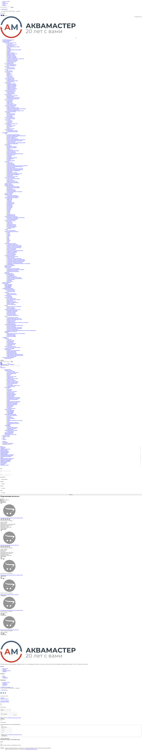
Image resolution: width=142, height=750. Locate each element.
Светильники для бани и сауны (13, 109)
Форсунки (9, 159)
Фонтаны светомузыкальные (12, 329)
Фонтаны (6, 332)
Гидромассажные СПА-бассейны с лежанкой (15, 269)
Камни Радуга (9, 102)
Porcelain (8, 240)
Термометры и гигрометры (12, 60)
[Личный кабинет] (1, 362)
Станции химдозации (11, 141)
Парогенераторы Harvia (11, 351)
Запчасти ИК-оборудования (12, 95)
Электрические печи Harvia (12, 130)
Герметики (9, 124)
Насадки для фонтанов (11, 326)
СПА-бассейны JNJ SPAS (12, 219)
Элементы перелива (11, 160)
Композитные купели (11, 189)
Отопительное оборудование (10, 111)
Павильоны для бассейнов (10, 265)
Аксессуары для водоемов (10, 289)
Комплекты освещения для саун (13, 107)
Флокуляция (9, 280)
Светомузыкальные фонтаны (10, 324)
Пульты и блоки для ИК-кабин (13, 98)
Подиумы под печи (10, 128)
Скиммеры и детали (11, 227)
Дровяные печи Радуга (11, 87)
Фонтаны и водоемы (6, 670)
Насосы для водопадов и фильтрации (14, 306)
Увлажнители (9, 345)
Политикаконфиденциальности (4, 698)
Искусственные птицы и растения (13, 299)
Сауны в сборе (7, 119)
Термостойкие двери (11, 344)
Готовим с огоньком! (9, 71)
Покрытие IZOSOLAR (11, 190)
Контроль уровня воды (11, 137)
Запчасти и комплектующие (12, 136)
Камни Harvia (9, 100)
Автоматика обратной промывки (13, 134)
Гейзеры (8, 148)
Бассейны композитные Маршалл (13, 187)
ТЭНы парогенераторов (11, 356)
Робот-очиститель (8, 266)
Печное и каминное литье (10, 117)
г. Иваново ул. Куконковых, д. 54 (6, 687)
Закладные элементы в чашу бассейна (14, 245)
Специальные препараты (12, 276)
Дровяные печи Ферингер (12, 88)
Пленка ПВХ (9, 171)
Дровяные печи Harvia (11, 83)
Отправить (2, 718)
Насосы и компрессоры (11, 152)
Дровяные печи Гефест (11, 86)
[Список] (3, 502)
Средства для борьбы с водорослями (14, 277)
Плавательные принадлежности (13, 182)
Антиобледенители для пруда (12, 317)
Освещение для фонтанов (12, 311)
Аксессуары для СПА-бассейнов (13, 268)
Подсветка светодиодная (11, 314)
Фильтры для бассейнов (11, 254)
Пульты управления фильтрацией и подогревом (16, 139)
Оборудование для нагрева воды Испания (15, 168)
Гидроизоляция (8, 295)
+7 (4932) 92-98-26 (3, 9)
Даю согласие (11, 717)
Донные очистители (11, 164)
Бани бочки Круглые (11, 68)
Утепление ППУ (10, 192)
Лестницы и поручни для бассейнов (14, 247)
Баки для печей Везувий (11, 64)
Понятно (2, 748)
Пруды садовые (6, 283)
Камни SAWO (9, 101)
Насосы (6, 305)
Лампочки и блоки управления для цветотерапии (16, 108)
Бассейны (4, 669)
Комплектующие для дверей (12, 80)
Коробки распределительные (12, 256)
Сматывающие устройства (12, 172)
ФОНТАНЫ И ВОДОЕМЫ (8, 288)
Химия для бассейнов (9, 273)
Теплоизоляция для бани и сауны (11, 123)
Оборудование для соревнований (13, 170)
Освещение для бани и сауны (10, 105)
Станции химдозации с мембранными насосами (16, 142)
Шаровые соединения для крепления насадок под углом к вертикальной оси (21, 330)
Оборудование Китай (11, 167)
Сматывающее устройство (12, 157)
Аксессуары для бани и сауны (10, 42)
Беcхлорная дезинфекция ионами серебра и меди (16, 135)
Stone (8, 242)
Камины (8, 112)
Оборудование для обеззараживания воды (15, 169)
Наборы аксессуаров (11, 54)
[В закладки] (1, 558)
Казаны (8, 72)
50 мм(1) (3, 488)
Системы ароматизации (11, 343)
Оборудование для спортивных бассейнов (15, 153)
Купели (6, 229)
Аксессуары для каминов (12, 44)
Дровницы (9, 48)
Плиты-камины (10, 116)
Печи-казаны (9, 76)
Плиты (8, 127)
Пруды (6, 316)
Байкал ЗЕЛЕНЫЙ (8, 284)
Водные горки (10, 188)
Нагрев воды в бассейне (11, 248)
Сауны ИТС (9, 122)
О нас (4, 4)
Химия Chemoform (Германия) (8, 357)
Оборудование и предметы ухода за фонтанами (16, 333)
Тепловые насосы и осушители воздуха (14, 173)
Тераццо (8, 210)
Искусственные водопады (12, 294)
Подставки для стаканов (11, 56)
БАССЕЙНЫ (5, 132)
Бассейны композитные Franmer (13, 186)
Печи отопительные (11, 114)
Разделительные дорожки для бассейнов (14, 140)
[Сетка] (5, 502)
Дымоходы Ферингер (11, 93)
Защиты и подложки (11, 180)
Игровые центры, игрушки (12, 181)
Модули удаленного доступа (12, 138)
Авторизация (5, 684)
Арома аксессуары (10, 45)
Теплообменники (10, 158)
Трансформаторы (10, 264)
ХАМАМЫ (5, 337)
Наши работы (5, 3)
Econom (8, 234)
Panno (8, 238)
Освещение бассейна (11, 154)
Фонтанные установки (11, 335)
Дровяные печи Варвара (11, 84)
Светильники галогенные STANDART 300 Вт (16, 259)
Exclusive (9, 235)
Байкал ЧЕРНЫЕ (8, 285)
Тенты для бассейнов (11, 253)
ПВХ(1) (3, 483)
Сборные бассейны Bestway (12, 195)
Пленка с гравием (10, 303)
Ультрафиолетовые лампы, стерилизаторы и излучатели (17, 322)
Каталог (2, 666)
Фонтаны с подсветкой (11, 336)
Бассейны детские (8, 183)
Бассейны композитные (9, 185)
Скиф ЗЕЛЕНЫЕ (8, 286)
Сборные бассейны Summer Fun (13, 196)
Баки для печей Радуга (11, 65)
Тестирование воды (11, 279)
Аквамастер (7, 161)
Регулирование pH (10, 275)
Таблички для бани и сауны (12, 59)
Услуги (4, 2)
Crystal (8, 233)
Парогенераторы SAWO (11, 352)
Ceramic (8, 232)
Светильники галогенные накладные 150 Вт (15, 261)
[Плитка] (1, 502)
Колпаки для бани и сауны (12, 53)
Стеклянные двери (10, 81)
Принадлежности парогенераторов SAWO (15, 355)
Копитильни (9, 73)
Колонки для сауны (10, 52)
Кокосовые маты (10, 300)
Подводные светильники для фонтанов (14, 327)
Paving (8, 239)
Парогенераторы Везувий (12, 353)
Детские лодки (10, 179)
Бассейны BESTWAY (7, 282)
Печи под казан (10, 75)
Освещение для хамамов (9, 348)
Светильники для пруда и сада (13, 315)
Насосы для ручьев (10, 307)
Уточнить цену (3, 529)
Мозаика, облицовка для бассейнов (11, 231)
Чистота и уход (10, 281)
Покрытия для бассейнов (12, 252)
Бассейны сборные (8, 194)
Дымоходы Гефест (10, 92)
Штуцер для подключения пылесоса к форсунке (9, 545)
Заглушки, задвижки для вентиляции (14, 49)
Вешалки (9, 47)
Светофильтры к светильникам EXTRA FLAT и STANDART (18, 263)
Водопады (7, 292)
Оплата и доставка (6, 1)
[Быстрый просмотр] (1, 503)
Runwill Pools (7, 144)
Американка (9, 200)
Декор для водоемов (8, 297)
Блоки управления (10, 163)
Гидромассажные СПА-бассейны (11, 216)
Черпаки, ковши (10, 62)
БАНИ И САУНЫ (6, 41)
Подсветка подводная (11, 313)
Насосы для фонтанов (11, 308)
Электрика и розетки (11, 291)
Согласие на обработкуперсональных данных (4, 701)
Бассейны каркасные (9, 184)
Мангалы (9, 74)
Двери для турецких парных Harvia (13, 347)
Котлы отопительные (11, 113)
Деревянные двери (10, 79)
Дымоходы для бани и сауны (10, 90)
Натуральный (9, 206)
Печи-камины (9, 115)
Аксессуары (9, 339)
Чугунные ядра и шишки (12, 104)
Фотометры (7, 272)
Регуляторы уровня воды (12, 226)
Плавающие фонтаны (11, 334)
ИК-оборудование (8, 94)
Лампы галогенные (10, 257)
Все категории (7, 369)
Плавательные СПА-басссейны (13, 271)
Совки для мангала (10, 77)
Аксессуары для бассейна (10, 177)
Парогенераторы (10, 342)
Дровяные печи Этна (11, 89)
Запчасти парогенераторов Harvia (13, 350)
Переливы (9, 208)
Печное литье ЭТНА (11, 118)
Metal (8, 237)
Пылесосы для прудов (11, 320)
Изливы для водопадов (11, 293)
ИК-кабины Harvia (10, 96)
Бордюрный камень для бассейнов (11, 197)
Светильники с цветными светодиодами (14, 262)
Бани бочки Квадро (10, 67)
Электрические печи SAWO (12, 131)
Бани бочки (7, 66)
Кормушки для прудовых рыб (12, 302)
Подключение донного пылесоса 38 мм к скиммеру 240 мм (11, 517)
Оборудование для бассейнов (10, 243)
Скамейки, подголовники (12, 57)
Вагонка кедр (9, 70)
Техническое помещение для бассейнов (14, 191)
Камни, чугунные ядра (9, 99)
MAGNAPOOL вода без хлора (8, 39)
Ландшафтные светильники (12, 310)
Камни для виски (10, 103)
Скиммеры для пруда (11, 321)
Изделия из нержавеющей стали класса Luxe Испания (17, 165)
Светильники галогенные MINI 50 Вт (14, 258)
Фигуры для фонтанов (11, 304)
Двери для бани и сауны (9, 78)
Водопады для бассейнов (12, 147)
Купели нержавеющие (11, 230)
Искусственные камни (11, 298)
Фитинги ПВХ (10, 175)
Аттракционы (9, 162)
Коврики (8, 51)
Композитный (9, 204)
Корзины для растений (11, 301)
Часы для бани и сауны (11, 61)
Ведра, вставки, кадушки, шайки (13, 46)
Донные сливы (10, 149)
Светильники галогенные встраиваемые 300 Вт (16, 260)
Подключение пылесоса (11, 225)
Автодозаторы (10, 43)
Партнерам (5, 683)
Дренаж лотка (9, 223)
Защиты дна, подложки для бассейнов (14, 246)
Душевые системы (10, 340)
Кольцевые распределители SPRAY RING (15, 325)
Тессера (8, 212)
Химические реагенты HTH (12, 176)
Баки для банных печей (9, 63)
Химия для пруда (8, 358)
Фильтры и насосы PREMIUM (13, 174)
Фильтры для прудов (11, 323)
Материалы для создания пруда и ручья (14, 319)
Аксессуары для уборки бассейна (13, 178)
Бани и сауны (5, 668)
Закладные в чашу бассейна (10, 220)
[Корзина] (1, 15)
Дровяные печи (8, 82)
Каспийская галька (10, 202)
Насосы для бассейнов (11, 249)
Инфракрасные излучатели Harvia (13, 97)
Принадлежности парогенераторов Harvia (15, 354)
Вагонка (6, 69)
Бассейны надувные (8, 193)
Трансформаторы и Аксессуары (11, 331)
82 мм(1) (3, 492)
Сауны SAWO (9, 121)
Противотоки (9, 155)
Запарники (9, 50)
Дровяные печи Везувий (11, 85)
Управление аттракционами (12, 143)
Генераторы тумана (10, 290)
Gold (8, 236)
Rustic (8, 241)
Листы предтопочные (11, 125)
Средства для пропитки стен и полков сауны (15, 58)
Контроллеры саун (10, 341)
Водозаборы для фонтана (12, 146)
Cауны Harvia (9, 120)
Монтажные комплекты (11, 224)
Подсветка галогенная (11, 312)
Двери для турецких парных (10, 346)
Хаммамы (4, 671)
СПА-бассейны (8, 267)
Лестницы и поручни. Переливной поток (15, 166)
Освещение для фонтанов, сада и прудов (12, 309)
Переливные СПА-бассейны (12, 270)
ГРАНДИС (7, 338)
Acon (6, 133)
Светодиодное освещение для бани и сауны (15, 110)
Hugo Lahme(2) (4, 479)
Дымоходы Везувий (11, 91)
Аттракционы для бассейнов (12, 244)
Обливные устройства (11, 55)
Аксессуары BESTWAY (7, 40)
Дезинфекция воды (10, 274)
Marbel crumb (9, 198)
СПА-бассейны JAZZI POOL (12, 218)
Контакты (4, 5)
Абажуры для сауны (11, 106)
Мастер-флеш (9, 126)
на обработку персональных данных (14, 717)
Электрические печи (9, 129)
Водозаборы (9, 145)
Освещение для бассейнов (12, 251)
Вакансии (4, 685)
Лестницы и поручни (11, 151)
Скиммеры (9, 156)
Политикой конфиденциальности (31, 749)
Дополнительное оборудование (13, 150)
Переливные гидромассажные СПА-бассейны (16, 217)
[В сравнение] (4, 558)
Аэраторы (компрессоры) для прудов (14, 318)
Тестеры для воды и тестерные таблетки (14, 278)
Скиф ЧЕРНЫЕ (8, 287)
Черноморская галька (11, 214)
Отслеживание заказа (4, 365)
